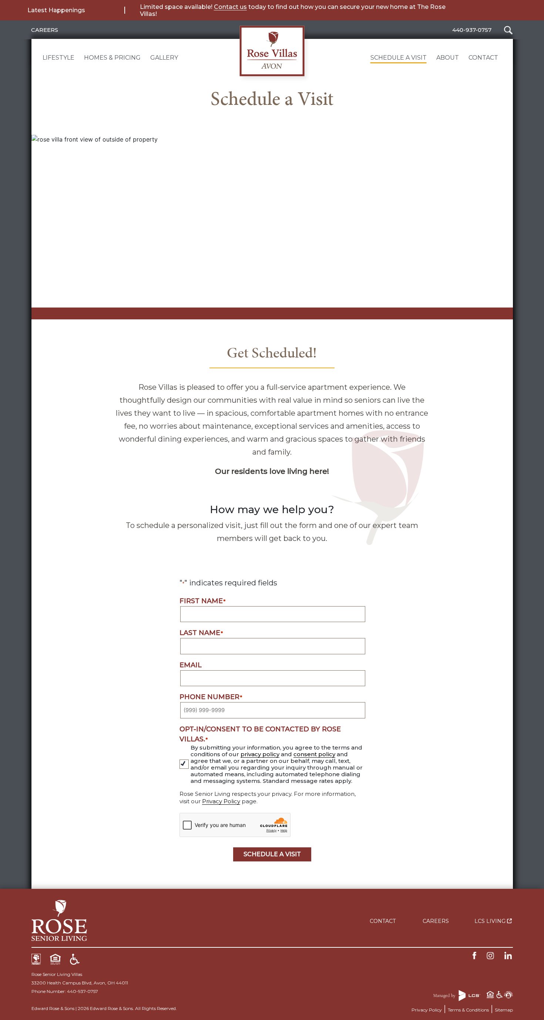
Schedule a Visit (398, 57)
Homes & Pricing (112, 57)
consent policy (314, 754)
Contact (483, 57)
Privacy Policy (221, 801)
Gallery (164, 57)
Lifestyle (58, 57)
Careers (44, 29)
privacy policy (260, 754)
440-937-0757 (471, 29)
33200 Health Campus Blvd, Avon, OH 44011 (79, 983)
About (447, 57)
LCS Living (490, 921)
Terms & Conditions (468, 1010)
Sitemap (504, 1010)
